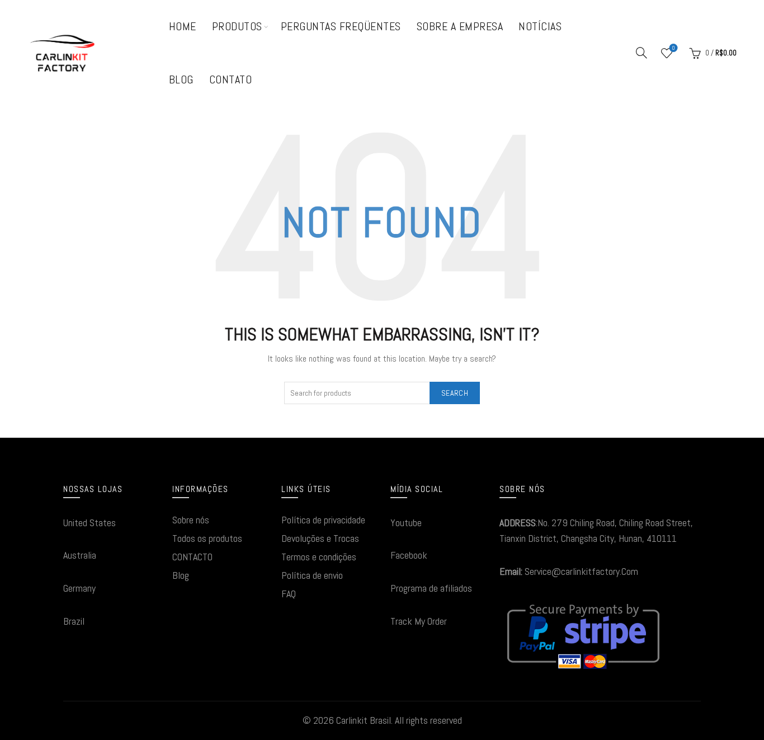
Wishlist (673, 48)
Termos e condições (318, 556)
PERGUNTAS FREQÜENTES (341, 26)
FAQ (288, 593)
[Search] (641, 52)
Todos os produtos (207, 538)
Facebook (408, 555)
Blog (181, 79)
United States (89, 522)
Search (454, 393)
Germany (79, 588)
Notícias (540, 26)
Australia (79, 555)
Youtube (406, 522)
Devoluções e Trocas (320, 538)
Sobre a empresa (460, 26)
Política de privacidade (323, 519)
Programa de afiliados (431, 588)
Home (182, 26)
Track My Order (418, 621)
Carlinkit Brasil (363, 720)
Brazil (73, 621)
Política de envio (312, 575)
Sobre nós (190, 519)
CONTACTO (192, 556)
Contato (230, 79)
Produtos (237, 26)
